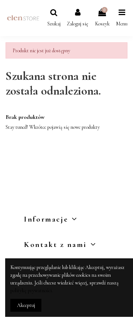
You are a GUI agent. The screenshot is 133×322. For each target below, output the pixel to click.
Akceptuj (26, 305)
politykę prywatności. (31, 290)
